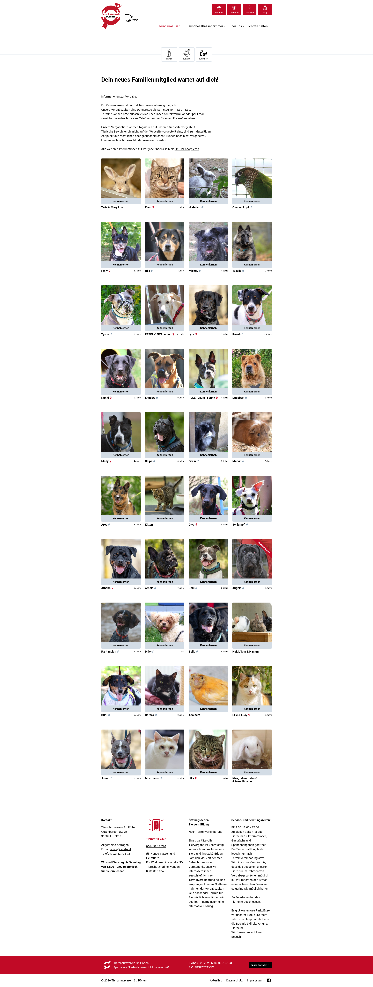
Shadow (152, 397)
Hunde (169, 58)
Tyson (107, 334)
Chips (150, 461)
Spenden (249, 12)
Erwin (194, 461)
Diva (193, 524)
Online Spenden (259, 965)
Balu (193, 588)
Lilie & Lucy (241, 715)
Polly (106, 270)
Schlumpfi (238, 524)
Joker (106, 778)
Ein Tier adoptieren (187, 149)
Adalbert (194, 715)
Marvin (238, 461)
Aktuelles (216, 980)
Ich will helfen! (260, 26)
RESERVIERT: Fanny (204, 397)
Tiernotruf (234, 12)
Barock (151, 715)
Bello (194, 651)
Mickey (195, 270)
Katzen (186, 58)
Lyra (193, 334)
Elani (150, 207)
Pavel (237, 334)
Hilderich (194, 207)
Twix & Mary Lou (112, 207)
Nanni (106, 397)
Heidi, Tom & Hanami (245, 651)
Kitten (149, 524)
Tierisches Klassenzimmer (206, 26)
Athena (107, 588)
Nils (149, 270)
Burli (106, 715)
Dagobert (240, 397)
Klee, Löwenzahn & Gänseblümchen (244, 780)
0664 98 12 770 (156, 846)
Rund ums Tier (171, 26)
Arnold (151, 588)
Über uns (237, 26)
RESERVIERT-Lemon (160, 334)
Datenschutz (234, 980)
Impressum (254, 980)
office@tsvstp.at (120, 849)
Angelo (238, 588)
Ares (106, 524)
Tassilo (238, 270)
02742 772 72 (121, 853)
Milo (149, 651)
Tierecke (219, 12)
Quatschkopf (240, 207)
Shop (264, 12)
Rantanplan (110, 651)
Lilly (193, 778)
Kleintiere (204, 58)
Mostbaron (154, 778)
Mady (106, 461)
